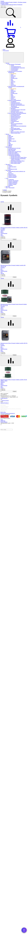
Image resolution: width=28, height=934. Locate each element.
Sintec (12, 80)
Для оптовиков (14, 70)
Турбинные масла (15, 121)
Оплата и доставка (12, 176)
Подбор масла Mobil (12, 152)
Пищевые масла (14, 119)
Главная (5, 189)
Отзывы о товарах (12, 184)
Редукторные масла (15, 115)
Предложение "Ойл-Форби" (14, 64)
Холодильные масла (15, 117)
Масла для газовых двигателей (18, 131)
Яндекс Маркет (4, 421)
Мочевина (13, 108)
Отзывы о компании (12, 181)
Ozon (2, 419)
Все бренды (13, 73)
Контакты (8, 186)
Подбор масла (9, 146)
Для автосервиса (14, 68)
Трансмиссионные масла (16, 103)
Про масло (8, 164)
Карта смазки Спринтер (16, 162)
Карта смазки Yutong (15, 163)
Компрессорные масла (16, 116)
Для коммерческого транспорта (18, 67)
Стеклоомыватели (15, 107)
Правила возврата (12, 177)
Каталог (7, 63)
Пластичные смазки (15, 128)
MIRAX (10, 145)
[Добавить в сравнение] (11, 207)
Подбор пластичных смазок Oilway (19, 157)
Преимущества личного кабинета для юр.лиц (11, 408)
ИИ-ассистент (4, 409)
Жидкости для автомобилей (14, 100)
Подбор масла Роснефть (13, 153)
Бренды (7, 134)
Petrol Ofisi (13, 75)
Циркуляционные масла (16, 129)
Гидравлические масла (16, 114)
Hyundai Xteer (11, 138)
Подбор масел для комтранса (14, 151)
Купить (14, 239)
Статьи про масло (12, 166)
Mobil (12, 74)
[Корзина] (10, 37)
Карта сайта (3, 412)
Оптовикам (19, 4)
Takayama (13, 81)
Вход (4, 49)
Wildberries (3, 420)
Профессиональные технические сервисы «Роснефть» (18, 159)
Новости (10, 165)
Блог (9, 167)
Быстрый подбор (12, 149)
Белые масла (13, 120)
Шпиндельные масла (15, 132)
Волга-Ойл (13, 85)
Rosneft (12, 77)
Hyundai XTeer (14, 78)
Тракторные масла (15, 110)
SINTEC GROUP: (12, 141)
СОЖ (12, 130)
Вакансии (10, 185)
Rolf (12, 79)
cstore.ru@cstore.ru (13, 4)
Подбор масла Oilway (15, 156)
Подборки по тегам (12, 169)
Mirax (12, 82)
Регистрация (6, 50)
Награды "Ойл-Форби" (13, 180)
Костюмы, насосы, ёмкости (17, 112)
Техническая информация (14, 155)
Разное (12, 122)
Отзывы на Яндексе (12, 183)
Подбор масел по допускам (14, 148)
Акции (12, 65)
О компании (11, 179)
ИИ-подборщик (11, 150)
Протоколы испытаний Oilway (18, 160)
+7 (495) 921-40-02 (5, 4)
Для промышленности (16, 66)
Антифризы (13, 101)
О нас (7, 178)
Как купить (8, 170)
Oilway (12, 84)
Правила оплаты (12, 174)
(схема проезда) (4, 398)
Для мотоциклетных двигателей (18, 109)
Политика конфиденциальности (8, 413)
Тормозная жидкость (15, 102)
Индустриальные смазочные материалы (17, 113)
